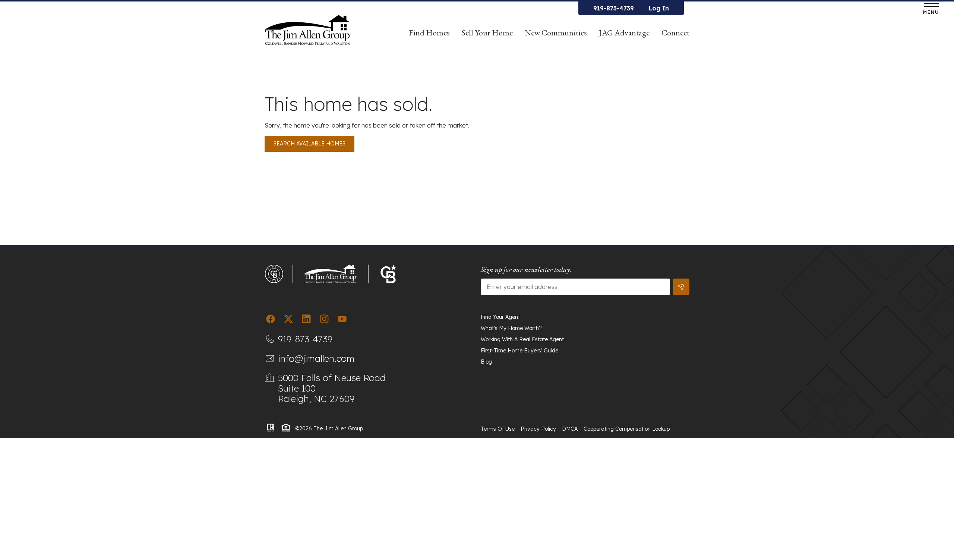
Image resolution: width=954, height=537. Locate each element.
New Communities (556, 32)
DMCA (570, 428)
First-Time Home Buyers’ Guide (519, 350)
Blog (486, 361)
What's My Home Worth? (511, 328)
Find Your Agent (500, 317)
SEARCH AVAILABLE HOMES (309, 143)
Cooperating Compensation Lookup (627, 428)
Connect (675, 32)
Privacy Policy (538, 428)
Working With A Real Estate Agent (522, 339)
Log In (659, 8)
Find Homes (429, 32)
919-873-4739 (613, 8)
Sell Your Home (487, 32)
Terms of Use (498, 428)
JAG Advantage (624, 32)
